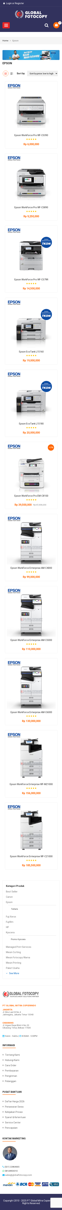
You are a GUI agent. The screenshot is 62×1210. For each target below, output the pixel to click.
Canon (9, 897)
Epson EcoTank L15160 (31, 351)
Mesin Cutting (13, 952)
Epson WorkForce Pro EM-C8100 (31, 495)
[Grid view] (5, 73)
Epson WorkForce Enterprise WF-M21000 (31, 784)
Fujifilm (9, 922)
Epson (9, 902)
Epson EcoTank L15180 (31, 423)
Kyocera (10, 932)
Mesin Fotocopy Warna (18, 957)
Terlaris (14, 909)
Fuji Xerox (11, 916)
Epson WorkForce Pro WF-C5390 (31, 135)
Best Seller (12, 891)
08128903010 (11, 1171)
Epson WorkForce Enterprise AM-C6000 (31, 712)
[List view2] (12, 73)
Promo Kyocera (18, 939)
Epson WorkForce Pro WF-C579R (31, 279)
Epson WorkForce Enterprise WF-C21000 (31, 856)
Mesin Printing (13, 962)
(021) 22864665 (12, 1167)
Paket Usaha (13, 968)
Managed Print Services (18, 947)
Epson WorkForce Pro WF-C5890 (31, 207)
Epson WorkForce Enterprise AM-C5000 (31, 640)
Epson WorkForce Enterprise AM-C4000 (31, 568)
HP (7, 927)
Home (5, 40)
